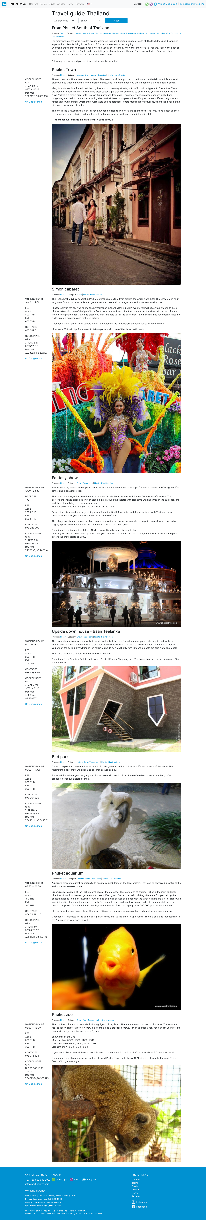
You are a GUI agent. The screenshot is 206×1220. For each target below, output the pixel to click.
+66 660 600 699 (167, 3)
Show (122, 33)
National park (143, 33)
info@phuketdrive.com (192, 3)
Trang (62, 33)
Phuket (63, 75)
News (70, 4)
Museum (115, 33)
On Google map (33, 101)
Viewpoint (107, 33)
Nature (78, 33)
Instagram (141, 1202)
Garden (91, 1020)
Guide (52, 4)
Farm (85, 1020)
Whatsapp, (62, 1179)
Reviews (80, 4)
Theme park (131, 33)
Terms (43, 4)
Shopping (161, 33)
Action (91, 33)
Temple (98, 33)
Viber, (76, 1179)
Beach (85, 33)
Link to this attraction (116, 75)
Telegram (91, 1179)
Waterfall (169, 33)
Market (153, 33)
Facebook (141, 1206)
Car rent (33, 4)
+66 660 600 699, (40, 1179)
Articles (61, 4)
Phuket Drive (17, 4)
